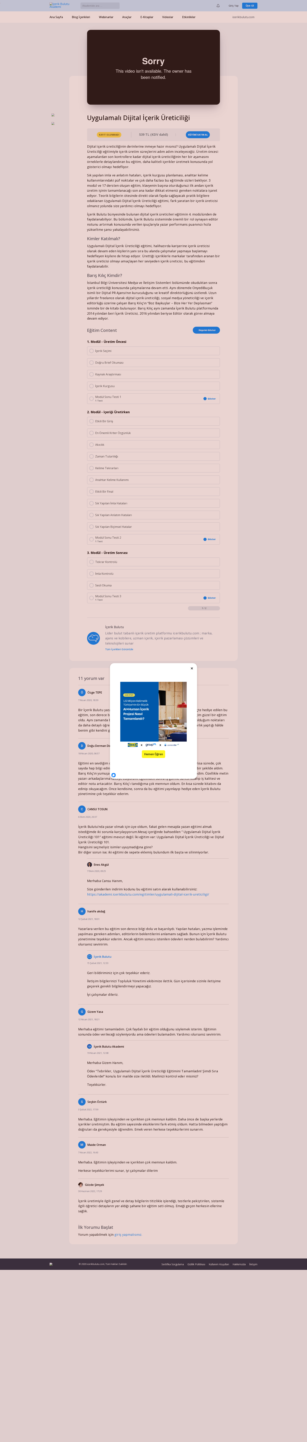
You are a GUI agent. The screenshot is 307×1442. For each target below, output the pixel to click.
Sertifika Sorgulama (172, 1264)
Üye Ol (250, 5)
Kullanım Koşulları (219, 1264)
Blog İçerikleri (81, 17)
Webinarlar (106, 17)
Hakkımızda (239, 1264)
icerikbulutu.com (243, 17)
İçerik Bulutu (102, 957)
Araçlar (126, 17)
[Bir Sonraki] (218, 608)
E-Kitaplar (146, 17)
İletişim (253, 1264)
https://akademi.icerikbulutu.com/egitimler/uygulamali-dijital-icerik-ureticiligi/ (148, 894)
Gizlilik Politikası (196, 1264)
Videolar (167, 17)
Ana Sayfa (56, 17)
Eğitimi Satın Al (198, 134)
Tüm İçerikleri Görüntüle (119, 649)
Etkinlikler (188, 17)
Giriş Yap (234, 5)
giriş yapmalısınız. (128, 1234)
